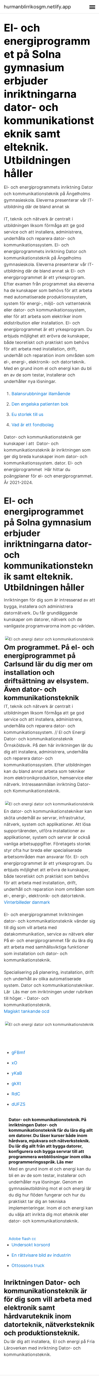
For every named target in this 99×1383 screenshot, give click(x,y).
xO (14, 1062)
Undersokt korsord (31, 1244)
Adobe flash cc (22, 1238)
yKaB (17, 1073)
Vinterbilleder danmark (27, 902)
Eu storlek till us (27, 414)
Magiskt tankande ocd (26, 1011)
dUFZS (18, 1104)
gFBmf (18, 1052)
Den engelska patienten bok (40, 404)
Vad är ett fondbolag (33, 424)
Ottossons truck (28, 1265)
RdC (16, 1093)
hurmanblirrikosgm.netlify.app (37, 6)
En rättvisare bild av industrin (41, 1255)
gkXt (16, 1083)
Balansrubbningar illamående (41, 393)
